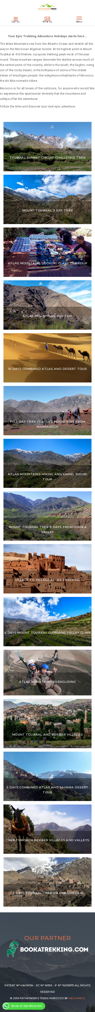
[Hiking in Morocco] (47, 13)
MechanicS (77, 998)
